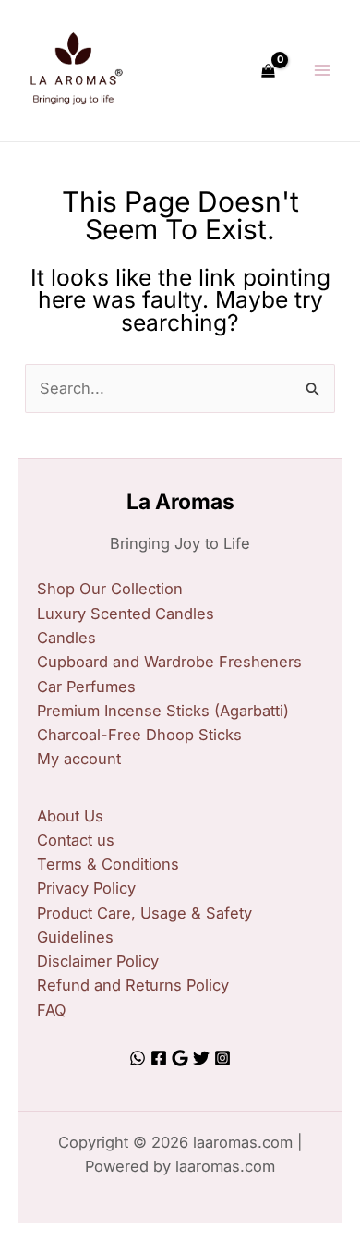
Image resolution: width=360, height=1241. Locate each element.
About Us (70, 816)
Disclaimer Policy (98, 961)
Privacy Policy (86, 888)
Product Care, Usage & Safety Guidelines (144, 925)
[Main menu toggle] (322, 71)
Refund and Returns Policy (133, 985)
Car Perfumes (86, 686)
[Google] (180, 1058)
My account (79, 758)
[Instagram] (222, 1058)
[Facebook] (158, 1058)
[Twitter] (201, 1058)
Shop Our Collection (110, 588)
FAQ (51, 1010)
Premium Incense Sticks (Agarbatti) (163, 710)
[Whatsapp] (137, 1058)
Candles (66, 637)
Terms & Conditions (108, 864)
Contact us (75, 840)
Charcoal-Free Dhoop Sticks (139, 734)
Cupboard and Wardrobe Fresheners (169, 661)
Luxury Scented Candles (125, 613)
